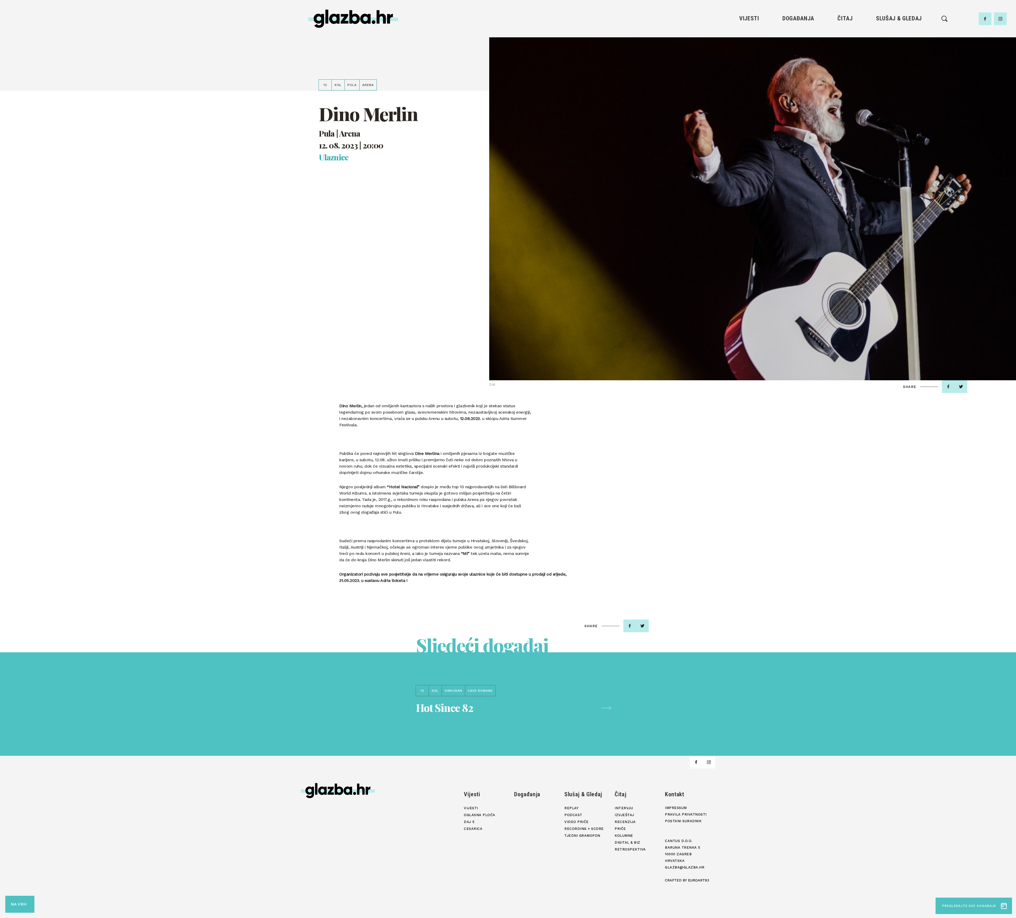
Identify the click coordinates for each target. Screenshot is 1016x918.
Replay (899, 34)
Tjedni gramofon (899, 43)
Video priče (898, 61)
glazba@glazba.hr (684, 867)
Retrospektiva (845, 88)
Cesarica (749, 61)
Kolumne (845, 70)
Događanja (798, 18)
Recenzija (845, 52)
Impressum (676, 808)
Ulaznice (333, 157)
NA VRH (18, 904)
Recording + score (899, 70)
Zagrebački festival (749, 52)
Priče (845, 61)
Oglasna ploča (749, 43)
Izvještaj (845, 43)
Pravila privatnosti (686, 814)
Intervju (845, 34)
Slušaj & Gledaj (899, 18)
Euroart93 (698, 880)
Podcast (899, 52)
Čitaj (844, 18)
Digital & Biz (845, 79)
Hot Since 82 (444, 707)
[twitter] (961, 386)
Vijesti (749, 18)
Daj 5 (749, 70)
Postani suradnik (683, 821)
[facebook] (985, 18)
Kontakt (674, 794)
